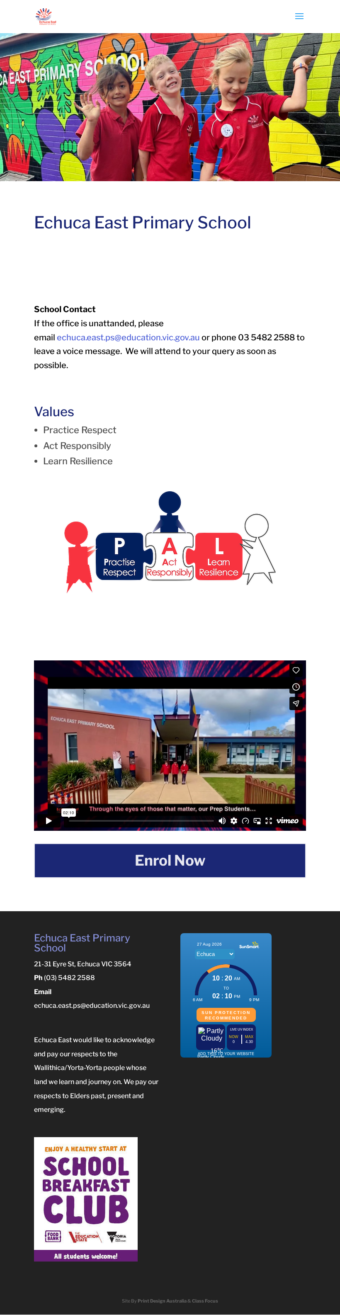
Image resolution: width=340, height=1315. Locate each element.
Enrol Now (170, 860)
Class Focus (205, 1301)
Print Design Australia (162, 1301)
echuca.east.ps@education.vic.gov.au (128, 337)
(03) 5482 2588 (69, 978)
